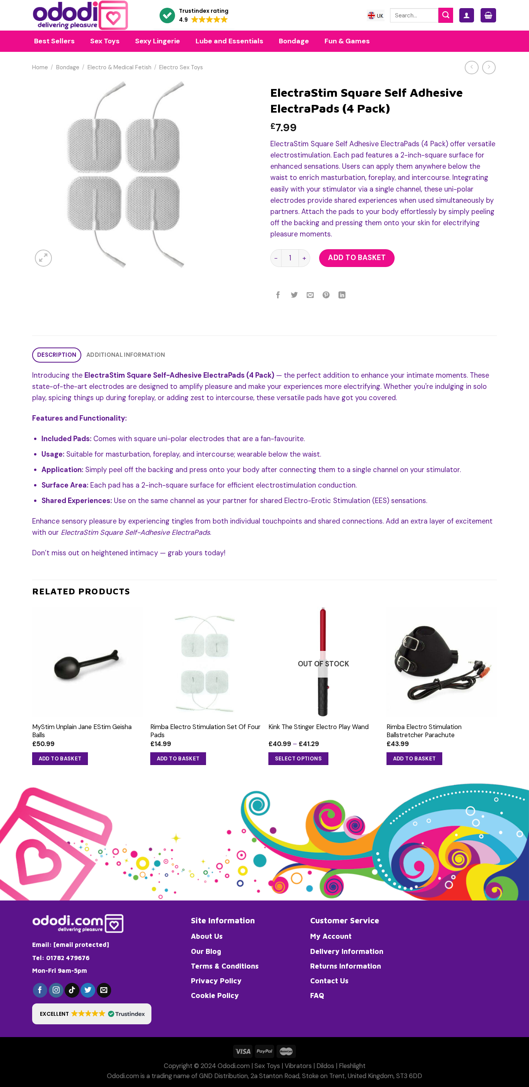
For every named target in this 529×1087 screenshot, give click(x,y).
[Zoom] (43, 258)
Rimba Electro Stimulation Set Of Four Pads (205, 731)
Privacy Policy (216, 980)
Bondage (67, 67)
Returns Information (345, 966)
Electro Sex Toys (181, 67)
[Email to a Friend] (310, 295)
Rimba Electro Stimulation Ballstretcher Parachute (424, 731)
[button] (194, 15)
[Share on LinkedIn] (342, 295)
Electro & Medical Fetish (119, 67)
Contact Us (329, 980)
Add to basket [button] (60, 758)
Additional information (125, 355)
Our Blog (206, 951)
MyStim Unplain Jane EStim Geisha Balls (82, 731)
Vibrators (298, 1066)
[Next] (496, 693)
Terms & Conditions (225, 966)
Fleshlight (352, 1066)
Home (40, 67)
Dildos (325, 1066)
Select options (298, 758)
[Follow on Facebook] (40, 990)
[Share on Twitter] (294, 295)
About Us (207, 936)
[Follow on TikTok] (72, 990)
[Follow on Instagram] (56, 990)
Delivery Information (346, 951)
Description (56, 355)
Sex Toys (267, 1066)
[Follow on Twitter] (88, 990)
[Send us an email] (104, 990)
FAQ (317, 995)
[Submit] (445, 15)
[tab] (56, 355)
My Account (331, 936)
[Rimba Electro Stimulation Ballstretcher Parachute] (441, 662)
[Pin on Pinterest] (326, 295)
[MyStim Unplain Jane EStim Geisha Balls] (87, 662)
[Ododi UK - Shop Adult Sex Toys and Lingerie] (87, 15)
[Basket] (488, 15)
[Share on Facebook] (278, 295)
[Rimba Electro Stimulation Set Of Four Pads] (205, 662)
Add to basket (357, 257)
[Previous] (32, 693)
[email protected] (81, 944)
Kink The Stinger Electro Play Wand (318, 727)
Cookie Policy (215, 995)
